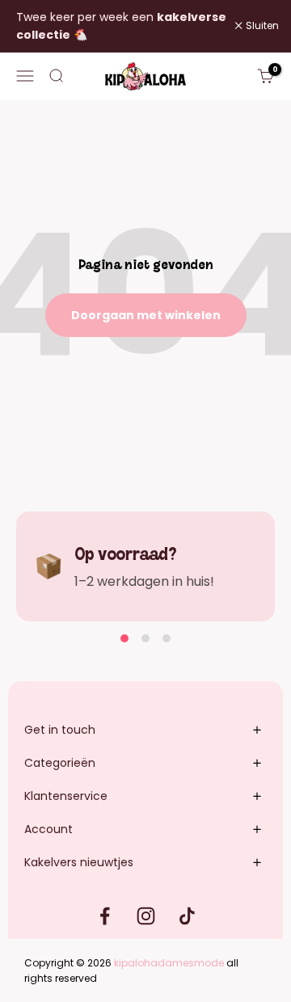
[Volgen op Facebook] (105, 916)
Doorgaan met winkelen (146, 315)
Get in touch (59, 730)
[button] (124, 638)
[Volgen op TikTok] (187, 916)
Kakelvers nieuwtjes (78, 862)
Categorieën (59, 763)
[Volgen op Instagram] (146, 916)
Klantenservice (66, 796)
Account (48, 829)
